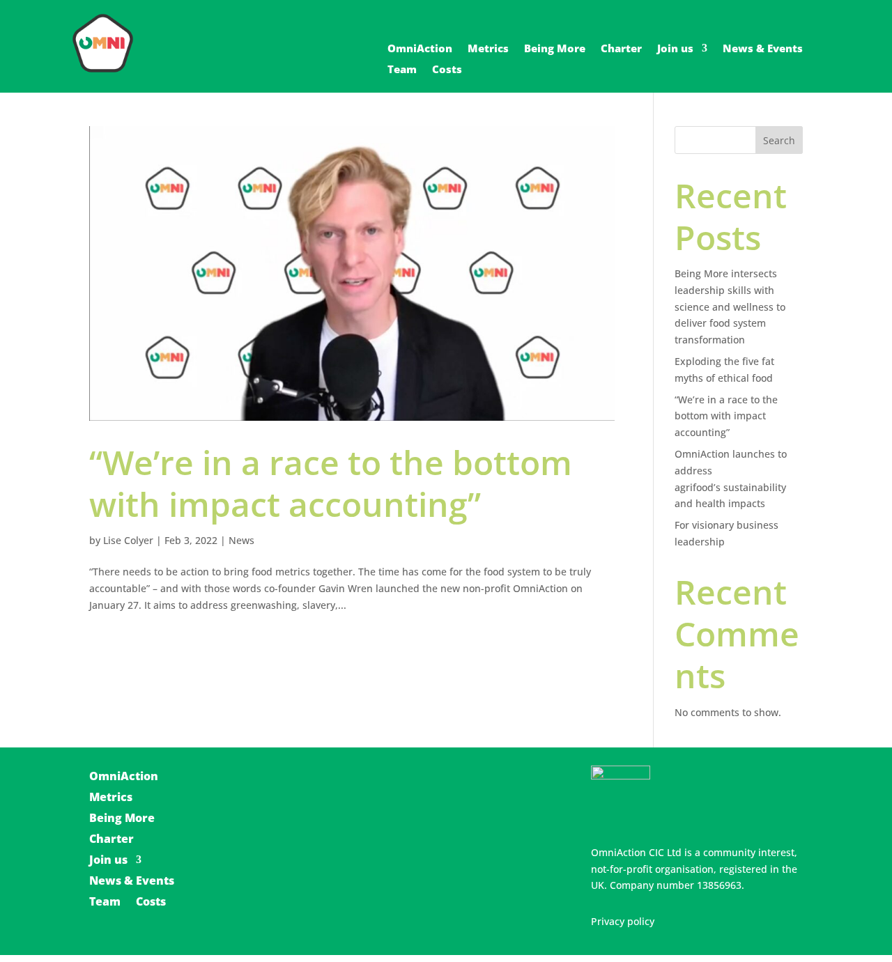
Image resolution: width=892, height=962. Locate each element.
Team (402, 70)
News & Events (763, 49)
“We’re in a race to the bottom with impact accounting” (330, 483)
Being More (554, 49)
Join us (675, 49)
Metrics (488, 49)
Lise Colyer (128, 540)
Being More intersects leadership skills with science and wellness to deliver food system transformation (730, 306)
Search (779, 140)
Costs (447, 70)
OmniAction (419, 49)
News (241, 540)
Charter (621, 49)
